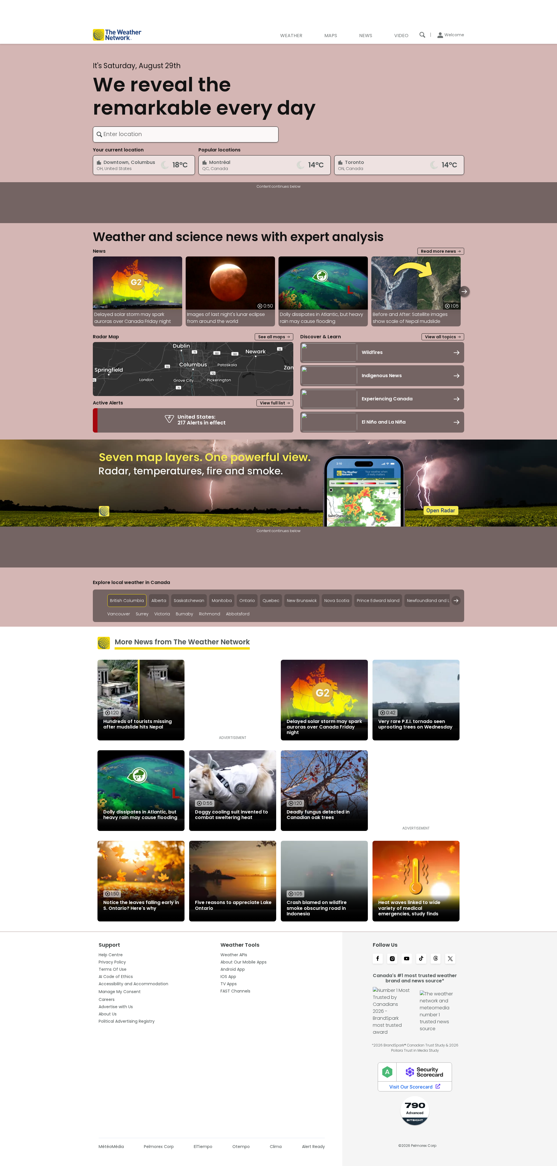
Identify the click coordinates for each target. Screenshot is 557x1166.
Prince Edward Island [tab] (378, 600)
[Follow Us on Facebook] (377, 959)
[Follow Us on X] (450, 959)
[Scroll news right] (464, 291)
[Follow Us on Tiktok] (421, 959)
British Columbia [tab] (127, 600)
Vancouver (118, 614)
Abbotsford (237, 614)
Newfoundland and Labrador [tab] (437, 600)
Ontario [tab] (247, 600)
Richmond (209, 614)
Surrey (142, 614)
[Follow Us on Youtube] (406, 959)
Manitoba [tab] (222, 600)
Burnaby (184, 614)
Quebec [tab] (271, 600)
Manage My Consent (120, 991)
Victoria (162, 614)
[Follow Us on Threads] (435, 959)
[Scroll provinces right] (456, 600)
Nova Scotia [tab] (336, 600)
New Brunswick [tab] (302, 600)
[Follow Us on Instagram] (392, 959)
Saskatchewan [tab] (189, 600)
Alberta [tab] (158, 600)
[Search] (422, 35)
